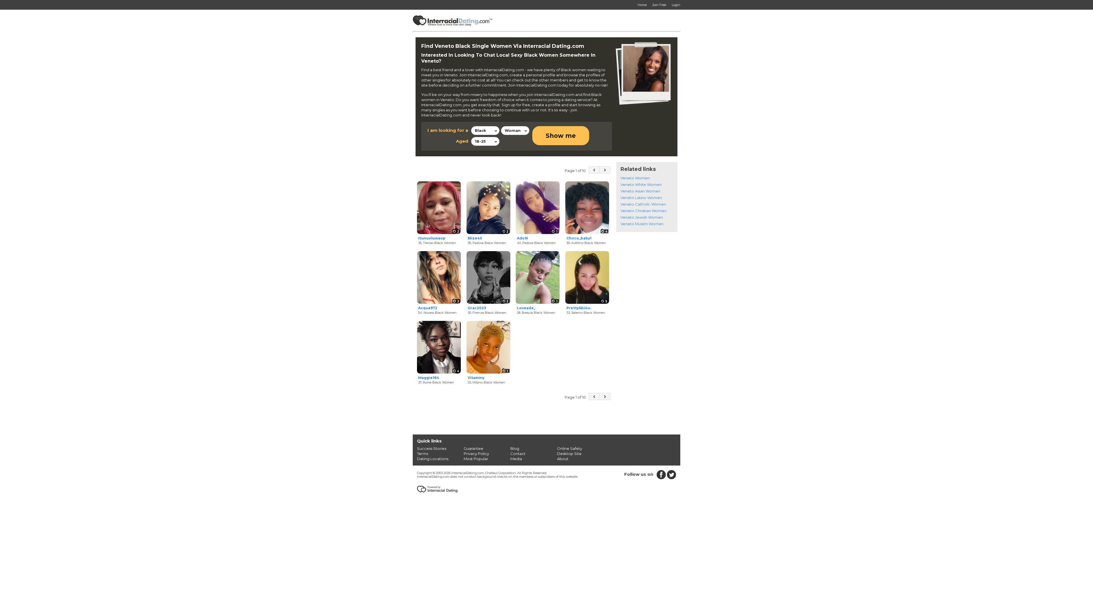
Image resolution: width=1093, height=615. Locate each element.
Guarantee (473, 448)
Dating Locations (432, 458)
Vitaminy (476, 378)
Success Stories (431, 448)
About (562, 458)
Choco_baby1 (578, 238)
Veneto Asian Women (640, 191)
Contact (517, 453)
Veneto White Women (641, 184)
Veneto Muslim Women (642, 224)
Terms (422, 453)
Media (516, 458)
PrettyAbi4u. (578, 308)
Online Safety (569, 448)
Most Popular (476, 458)
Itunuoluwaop (431, 238)
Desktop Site (569, 453)
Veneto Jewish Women (642, 217)
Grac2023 (477, 308)
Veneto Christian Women (644, 210)
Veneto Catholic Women (643, 204)
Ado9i (522, 238)
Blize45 (475, 238)
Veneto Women (635, 178)
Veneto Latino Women (641, 197)
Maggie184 (428, 378)
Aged (462, 141)
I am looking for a (448, 130)
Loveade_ (526, 308)
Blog (514, 448)
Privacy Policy (476, 453)
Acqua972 (427, 308)
